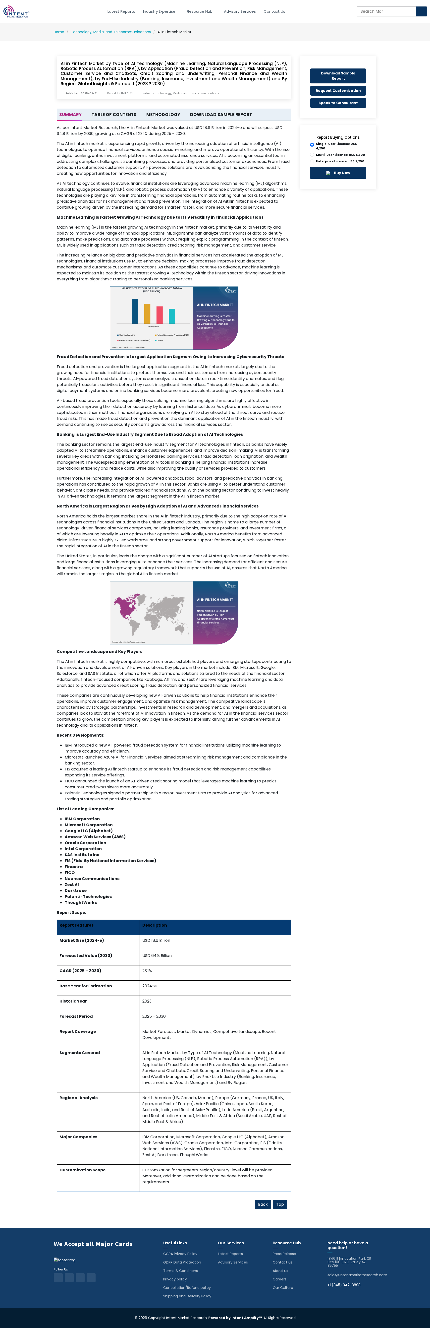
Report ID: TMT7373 (120, 93)
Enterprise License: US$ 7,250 (340, 161)
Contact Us (274, 11)
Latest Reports (121, 11)
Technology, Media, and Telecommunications (111, 31)
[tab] (69, 115)
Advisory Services (240, 11)
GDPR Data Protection (182, 1262)
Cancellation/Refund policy (187, 1287)
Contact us (282, 1262)
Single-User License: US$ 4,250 (336, 146)
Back (263, 1204)
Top (280, 1204)
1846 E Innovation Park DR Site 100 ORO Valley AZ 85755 (349, 1262)
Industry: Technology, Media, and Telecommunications (181, 93)
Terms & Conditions (180, 1270)
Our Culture (283, 1287)
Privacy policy (175, 1279)
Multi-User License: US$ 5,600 (340, 155)
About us (280, 1270)
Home (59, 31)
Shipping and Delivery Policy (187, 1296)
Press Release (284, 1254)
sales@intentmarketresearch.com (357, 1275)
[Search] (421, 11)
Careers (279, 1279)
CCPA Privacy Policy (180, 1254)
